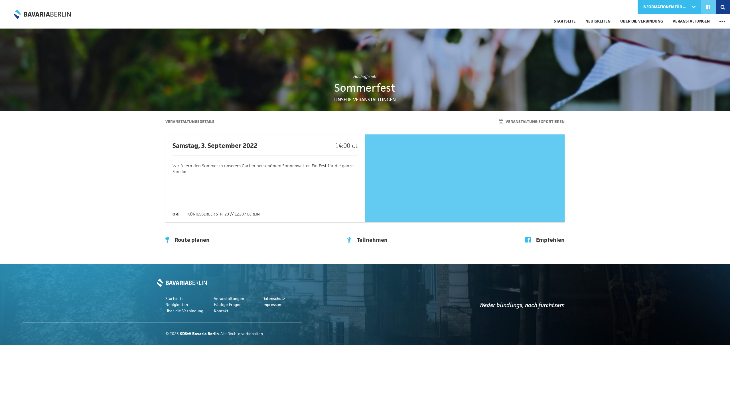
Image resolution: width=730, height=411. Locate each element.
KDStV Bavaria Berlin (42, 14)
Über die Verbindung (641, 21)
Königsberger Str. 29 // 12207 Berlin (223, 214)
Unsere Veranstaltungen (365, 99)
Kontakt (221, 311)
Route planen (191, 240)
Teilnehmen (372, 240)
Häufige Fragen (228, 304)
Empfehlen (550, 240)
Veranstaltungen (691, 21)
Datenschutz (273, 298)
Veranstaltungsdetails (189, 121)
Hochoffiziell (365, 76)
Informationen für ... (664, 7)
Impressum (272, 304)
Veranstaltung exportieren (535, 121)
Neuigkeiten (598, 21)
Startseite (565, 21)
